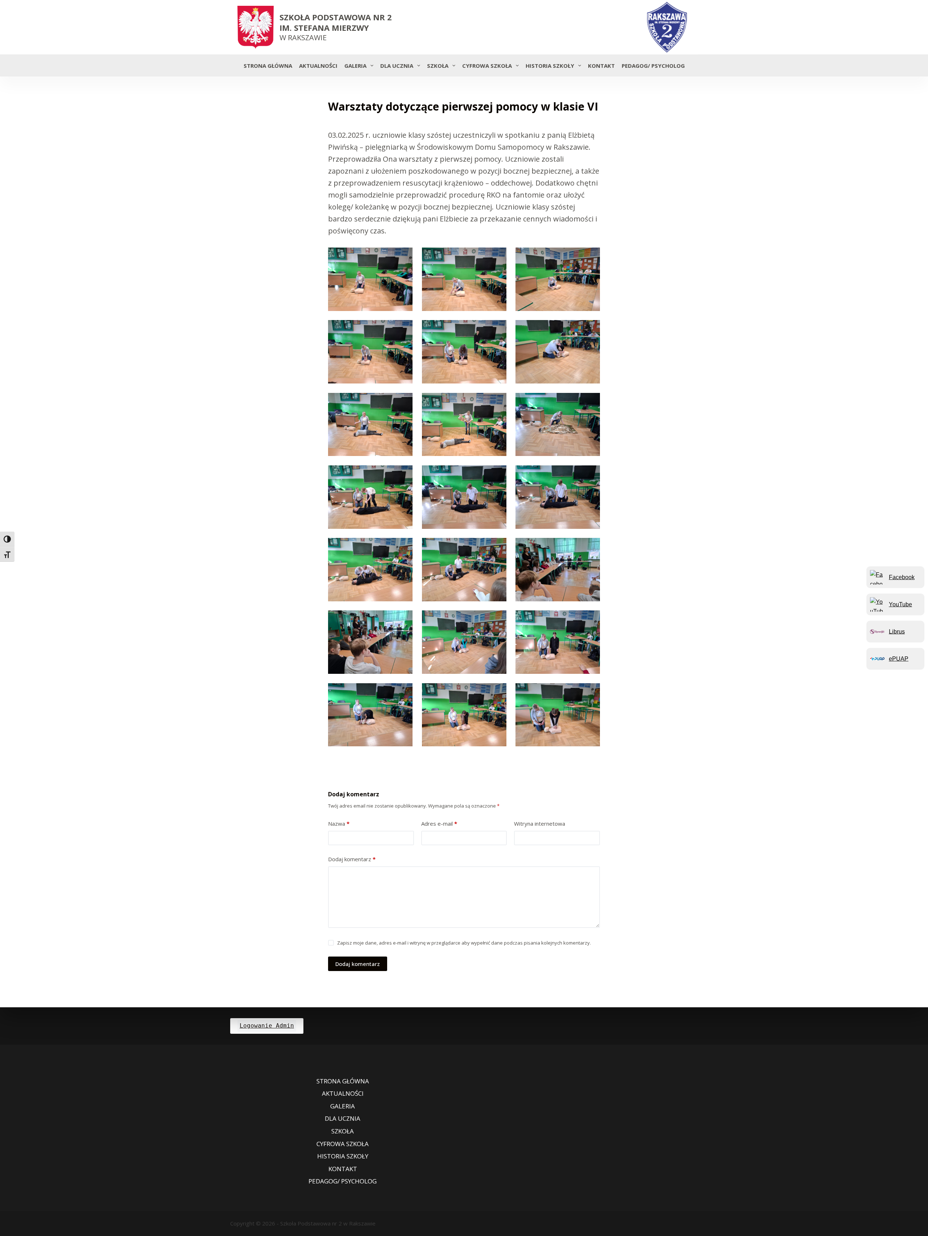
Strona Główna (268, 65)
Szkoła (437, 65)
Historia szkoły (550, 65)
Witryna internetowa (539, 823)
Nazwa (338, 823)
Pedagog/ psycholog (653, 65)
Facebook (902, 577)
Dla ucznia (396, 65)
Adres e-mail (439, 823)
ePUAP (898, 658)
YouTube (900, 604)
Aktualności (318, 65)
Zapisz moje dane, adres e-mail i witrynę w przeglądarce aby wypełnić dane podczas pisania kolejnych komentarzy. (464, 943)
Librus (897, 631)
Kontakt (601, 65)
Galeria (355, 65)
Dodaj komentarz (352, 859)
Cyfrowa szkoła (487, 65)
